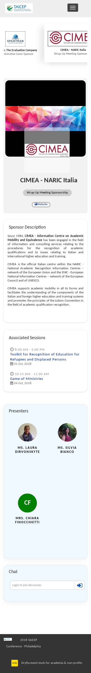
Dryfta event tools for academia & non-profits (51, 663)
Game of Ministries (26, 379)
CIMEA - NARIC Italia (73, 50)
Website (42, 204)
